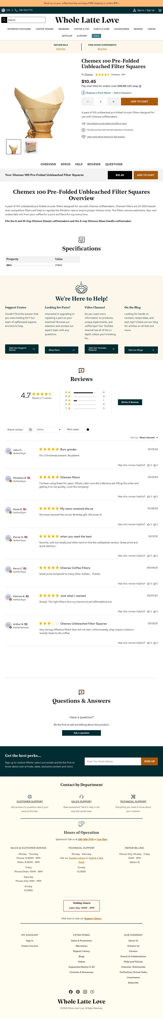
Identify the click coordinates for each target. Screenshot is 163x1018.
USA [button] (7, 10)
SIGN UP (149, 761)
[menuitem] (29, 940)
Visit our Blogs (135, 350)
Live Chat (102, 839)
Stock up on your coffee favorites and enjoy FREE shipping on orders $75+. (81, 3)
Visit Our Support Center (17, 349)
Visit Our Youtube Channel (97, 349)
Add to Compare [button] (122, 93)
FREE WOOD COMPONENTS (102, 45)
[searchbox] (16, 429)
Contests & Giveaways (81, 972)
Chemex (89, 74)
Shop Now (60, 49)
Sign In (29, 940)
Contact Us (133, 946)
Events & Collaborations (133, 956)
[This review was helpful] (148, 465)
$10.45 (120, 175)
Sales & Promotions (81, 940)
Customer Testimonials (133, 967)
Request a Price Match (98, 93)
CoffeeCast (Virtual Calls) (133, 972)
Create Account (29, 946)
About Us (133, 940)
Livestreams (133, 977)
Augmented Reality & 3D (81, 967)
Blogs (81, 956)
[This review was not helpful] (154, 465)
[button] (85, 393)
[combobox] (26, 20)
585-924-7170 (85, 839)
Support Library (77, 858)
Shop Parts (54, 350)
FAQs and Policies (133, 961)
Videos (81, 961)
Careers (133, 951)
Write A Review (130, 402)
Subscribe (133, 982)
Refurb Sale (61, 45)
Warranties (81, 946)
